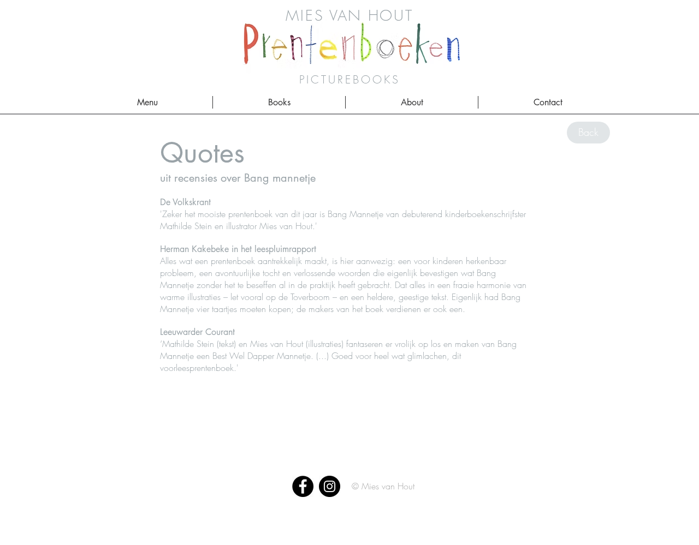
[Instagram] (329, 486)
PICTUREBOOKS (349, 79)
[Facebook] (302, 486)
